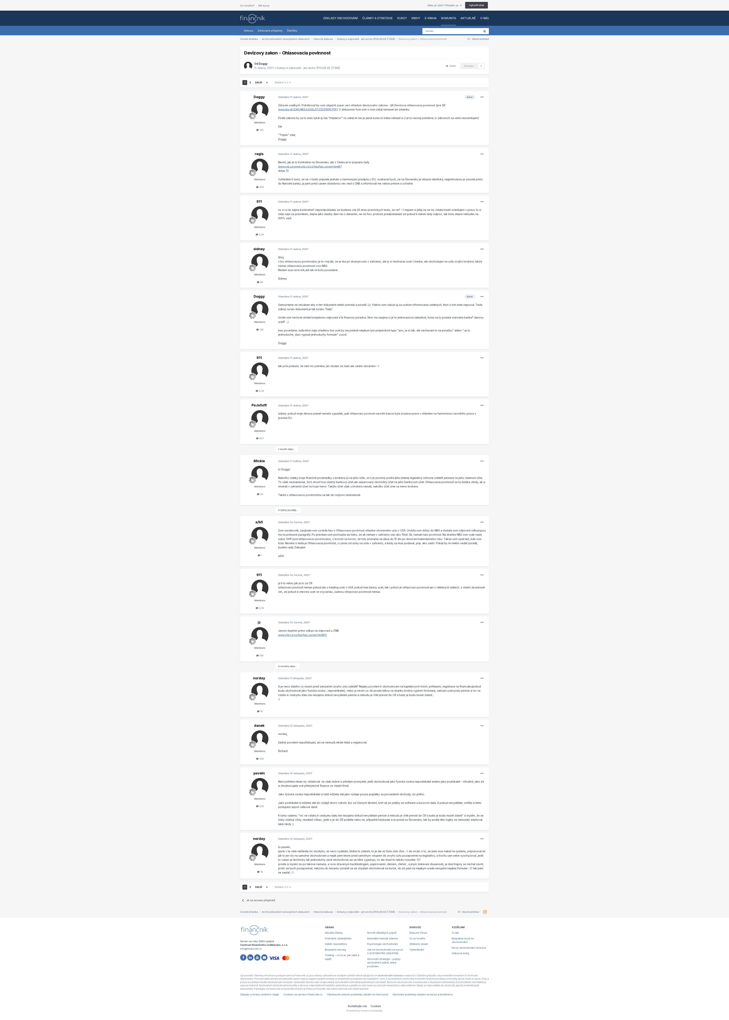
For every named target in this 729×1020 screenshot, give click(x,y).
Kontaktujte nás (357, 1006)
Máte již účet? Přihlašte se (444, 5)
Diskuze (248, 30)
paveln (259, 773)
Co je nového (417, 938)
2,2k (261, 234)
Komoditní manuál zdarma (382, 938)
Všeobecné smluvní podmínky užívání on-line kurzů (357, 994)
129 (261, 129)
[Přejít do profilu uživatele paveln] (259, 786)
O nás (484, 18)
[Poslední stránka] (267, 82)
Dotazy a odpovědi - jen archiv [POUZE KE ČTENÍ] (308, 67)
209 (261, 186)
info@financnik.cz (251, 948)
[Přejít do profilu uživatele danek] (259, 738)
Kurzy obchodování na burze (469, 947)
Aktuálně (468, 18)
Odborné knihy (460, 953)
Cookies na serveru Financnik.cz (302, 994)
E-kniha (430, 18)
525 (261, 806)
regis (259, 154)
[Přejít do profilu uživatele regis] (259, 167)
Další (258, 82)
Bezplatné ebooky (335, 949)
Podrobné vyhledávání (338, 938)
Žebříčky (292, 30)
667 (261, 438)
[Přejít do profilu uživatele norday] (259, 691)
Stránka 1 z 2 (282, 82)
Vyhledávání (416, 949)
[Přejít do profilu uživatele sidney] (259, 262)
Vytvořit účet (476, 5)
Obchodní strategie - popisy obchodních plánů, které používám (383, 962)
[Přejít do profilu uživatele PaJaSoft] (259, 418)
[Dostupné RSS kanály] (485, 912)
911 (259, 201)
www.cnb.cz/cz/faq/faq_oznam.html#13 (302, 635)
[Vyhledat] (484, 31)
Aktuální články (334, 932)
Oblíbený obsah (418, 943)
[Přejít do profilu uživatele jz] (259, 635)
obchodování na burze (390, 975)
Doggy (263, 63)
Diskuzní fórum (418, 932)
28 (261, 494)
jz (259, 622)
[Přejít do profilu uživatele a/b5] (259, 535)
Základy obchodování (340, 18)
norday (259, 678)
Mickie (259, 461)
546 (261, 758)
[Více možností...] (482, 97)
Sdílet (452, 65)
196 (261, 655)
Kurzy (402, 18)
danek (259, 726)
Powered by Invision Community (364, 1010)
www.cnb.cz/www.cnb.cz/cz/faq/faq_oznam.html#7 (310, 166)
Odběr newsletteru (336, 943)
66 (261, 282)
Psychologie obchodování (382, 943)
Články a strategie (377, 18)
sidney (259, 249)
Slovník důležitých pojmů (381, 932)
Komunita (448, 18)
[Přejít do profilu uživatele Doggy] (248, 66)
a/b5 (259, 522)
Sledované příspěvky (270, 30)
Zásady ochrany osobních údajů (259, 994)
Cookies (376, 1006)
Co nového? (247, 5)
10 (261, 711)
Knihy (415, 18)
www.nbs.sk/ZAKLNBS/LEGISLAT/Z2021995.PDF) (308, 109)
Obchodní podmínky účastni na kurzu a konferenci (423, 994)
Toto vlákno (468, 31)
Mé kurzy (264, 5)
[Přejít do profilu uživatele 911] (259, 214)
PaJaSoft (259, 405)
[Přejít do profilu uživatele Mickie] (259, 474)
